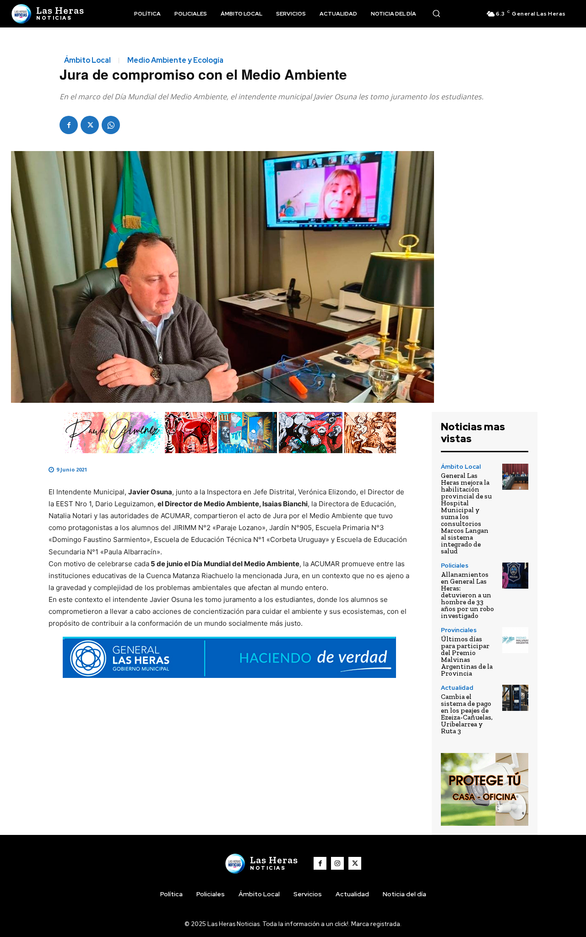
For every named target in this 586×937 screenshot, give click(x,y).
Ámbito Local (87, 60)
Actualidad (457, 688)
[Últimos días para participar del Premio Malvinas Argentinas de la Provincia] (515, 640)
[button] (436, 13)
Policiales (454, 566)
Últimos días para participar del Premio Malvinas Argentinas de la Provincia (467, 656)
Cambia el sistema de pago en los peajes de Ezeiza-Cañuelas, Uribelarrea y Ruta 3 (467, 714)
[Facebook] (69, 125)
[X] (90, 125)
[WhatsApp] (111, 125)
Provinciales (459, 630)
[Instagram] (337, 863)
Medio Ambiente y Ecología (175, 60)
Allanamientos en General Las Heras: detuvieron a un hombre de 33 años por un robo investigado (467, 595)
